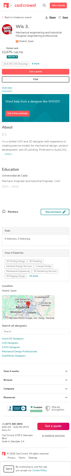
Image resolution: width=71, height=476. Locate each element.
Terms (22, 458)
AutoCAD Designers (13, 339)
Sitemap (32, 458)
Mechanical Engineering (18, 271)
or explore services (53, 435)
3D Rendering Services (45, 271)
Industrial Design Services (19, 266)
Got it (9, 469)
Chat (35, 79)
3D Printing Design (15, 261)
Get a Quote (58, 5)
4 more (35, 64)
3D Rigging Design (15, 276)
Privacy (11, 458)
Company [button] (9, 389)
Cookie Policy (39, 470)
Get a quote (35, 71)
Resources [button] (9, 397)
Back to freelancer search (18, 17)
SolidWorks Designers (14, 356)
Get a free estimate (17, 113)
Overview (7, 88)
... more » (7, 154)
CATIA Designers (11, 347)
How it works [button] (11, 371)
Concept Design (44, 266)
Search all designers (14, 326)
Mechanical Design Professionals (19, 351)
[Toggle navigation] (8, 5)
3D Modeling (35, 261)
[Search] (44, 5)
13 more (33, 276)
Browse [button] (8, 380)
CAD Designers (10, 343)
